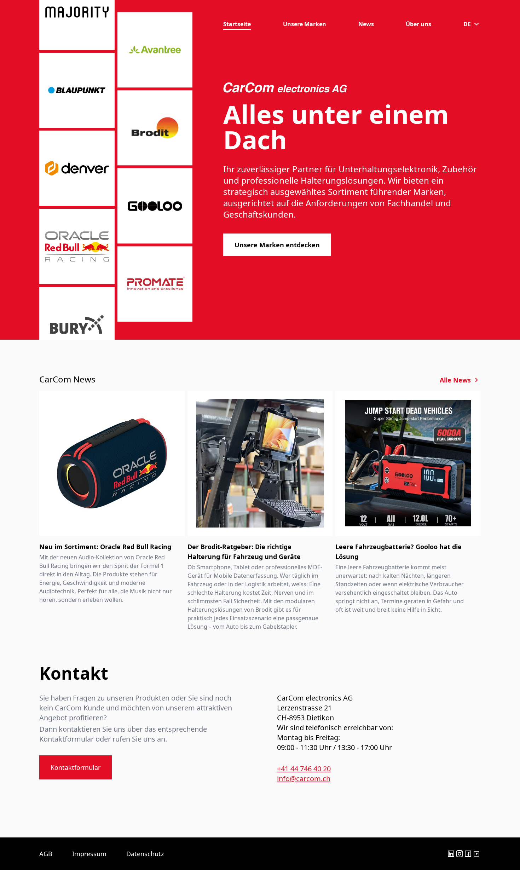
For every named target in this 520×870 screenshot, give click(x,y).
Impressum (89, 853)
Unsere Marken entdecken (277, 245)
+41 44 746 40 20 (304, 768)
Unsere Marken (304, 24)
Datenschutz (145, 853)
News (366, 24)
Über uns (418, 24)
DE (467, 24)
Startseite (237, 24)
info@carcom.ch (303, 778)
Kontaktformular (75, 767)
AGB (45, 853)
